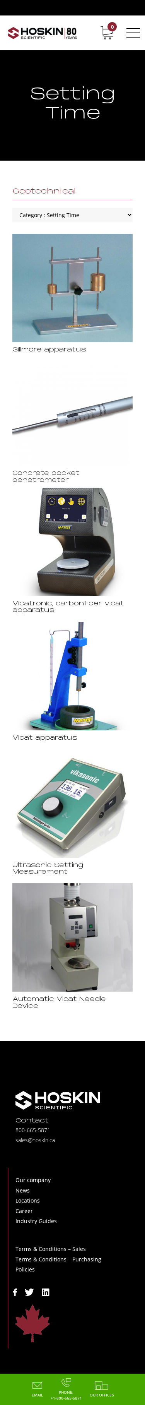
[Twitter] (29, 1291)
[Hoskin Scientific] (42, 32)
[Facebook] (15, 1291)
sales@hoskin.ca (35, 1140)
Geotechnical (44, 191)
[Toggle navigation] (131, 33)
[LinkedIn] (45, 1291)
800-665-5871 (32, 1130)
